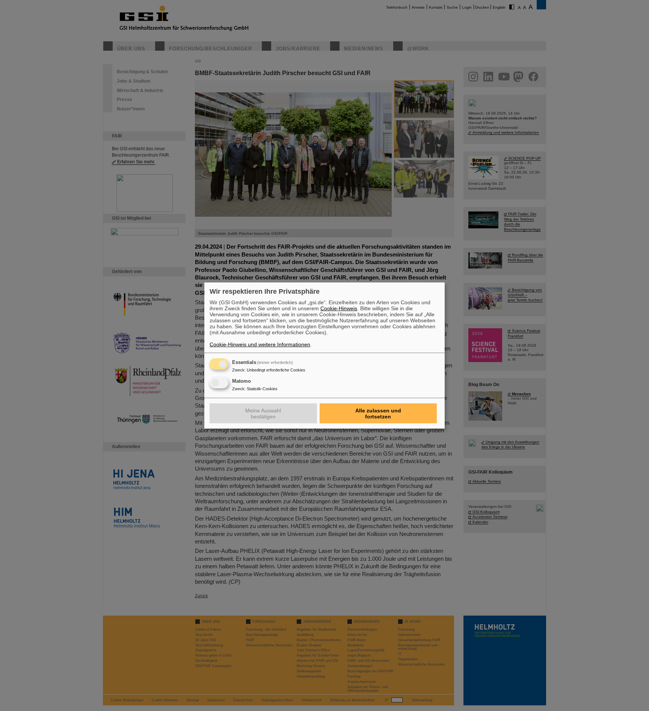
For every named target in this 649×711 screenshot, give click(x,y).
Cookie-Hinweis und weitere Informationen (260, 344)
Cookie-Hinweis (338, 308)
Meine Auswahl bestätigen (263, 414)
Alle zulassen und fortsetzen (378, 414)
